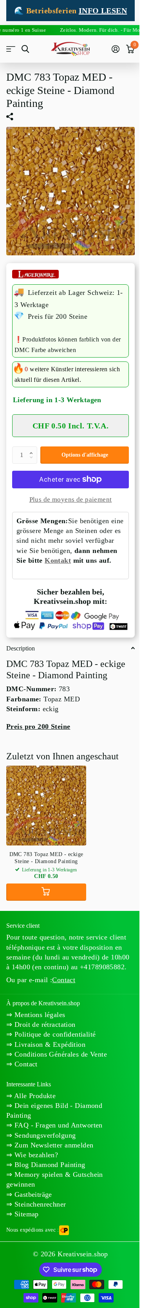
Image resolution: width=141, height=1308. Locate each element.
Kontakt (58, 560)
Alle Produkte (34, 1096)
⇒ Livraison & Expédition (45, 1044)
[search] (25, 49)
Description (20, 648)
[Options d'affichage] (46, 892)
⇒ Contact (22, 1064)
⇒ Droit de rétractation (41, 1024)
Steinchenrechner (39, 1204)
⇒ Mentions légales (35, 1015)
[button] (33, 449)
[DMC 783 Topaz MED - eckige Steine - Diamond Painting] (46, 806)
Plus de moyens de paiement (70, 499)
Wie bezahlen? (35, 1155)
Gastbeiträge (32, 1194)
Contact (63, 980)
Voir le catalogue (10, 49)
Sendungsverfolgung (44, 1135)
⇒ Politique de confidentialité (51, 1034)
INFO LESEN (103, 10)
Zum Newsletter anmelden (52, 1145)
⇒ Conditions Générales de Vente (56, 1054)
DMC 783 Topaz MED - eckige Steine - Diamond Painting (46, 857)
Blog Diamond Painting (48, 1165)
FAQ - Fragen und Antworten (57, 1125)
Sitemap (25, 1214)
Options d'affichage (84, 455)
